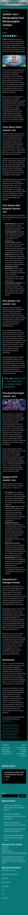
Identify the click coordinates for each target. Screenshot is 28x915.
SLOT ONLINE (5, 11)
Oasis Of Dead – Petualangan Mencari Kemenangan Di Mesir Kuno (21, 750)
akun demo (5, 886)
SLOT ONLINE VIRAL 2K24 (10, 734)
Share (20, 36)
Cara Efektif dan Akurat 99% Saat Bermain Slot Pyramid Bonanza (14, 774)
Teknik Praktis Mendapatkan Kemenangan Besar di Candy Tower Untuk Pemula (14, 816)
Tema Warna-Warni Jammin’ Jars (11, 737)
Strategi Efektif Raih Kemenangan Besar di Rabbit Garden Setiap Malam (14, 838)
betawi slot (5, 878)
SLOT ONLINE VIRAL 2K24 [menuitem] (15, 121)
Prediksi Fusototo (7, 851)
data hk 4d (5, 849)
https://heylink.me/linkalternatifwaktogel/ (14, 853)
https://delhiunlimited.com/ (10, 874)
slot (3, 890)
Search (4, 793)
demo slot (5, 898)
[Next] (24, 776)
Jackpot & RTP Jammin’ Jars (10, 728)
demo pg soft (6, 882)
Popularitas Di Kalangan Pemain (11, 731)
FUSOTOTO (5, 847)
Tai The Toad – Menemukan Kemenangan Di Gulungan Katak (6, 749)
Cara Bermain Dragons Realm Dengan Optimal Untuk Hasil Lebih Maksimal (14, 808)
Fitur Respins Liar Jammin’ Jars (11, 725)
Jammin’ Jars (6, 219)
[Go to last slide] (4, 776)
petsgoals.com (8, 721)
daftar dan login (15, 857)
